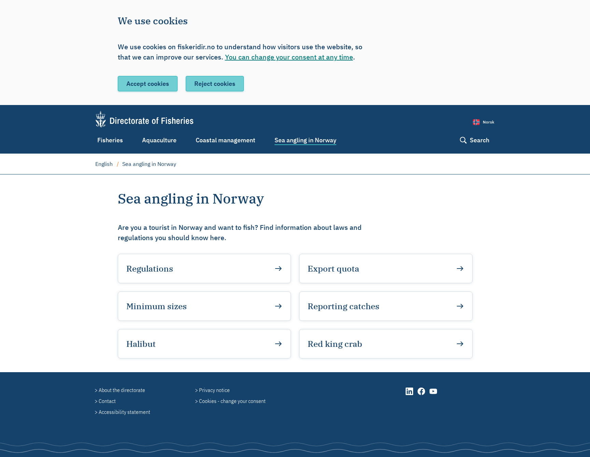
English (104, 163)
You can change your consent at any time (289, 57)
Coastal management (225, 140)
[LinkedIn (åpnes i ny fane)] (410, 394)
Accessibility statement (124, 411)
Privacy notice (214, 390)
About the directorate (122, 390)
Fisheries (110, 140)
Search (479, 140)
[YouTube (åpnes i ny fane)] (433, 394)
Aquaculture (159, 140)
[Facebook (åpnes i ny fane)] (422, 394)
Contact (107, 400)
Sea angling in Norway (305, 140)
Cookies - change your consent (232, 400)
